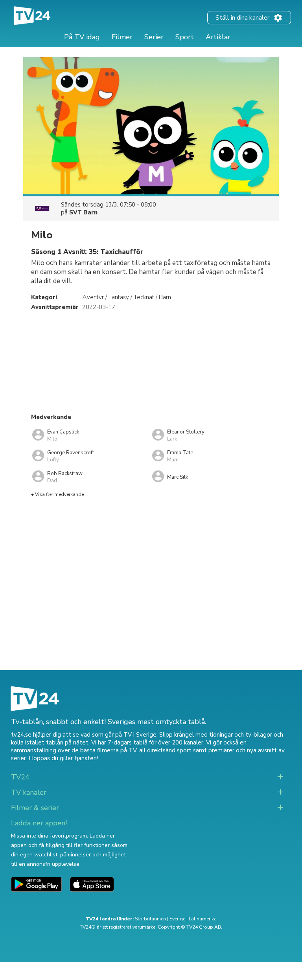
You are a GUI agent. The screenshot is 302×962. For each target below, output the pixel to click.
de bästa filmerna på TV (104, 750)
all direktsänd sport (165, 750)
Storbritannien (150, 919)
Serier (154, 37)
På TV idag (82, 37)
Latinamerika (203, 919)
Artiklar (218, 37)
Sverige (177, 919)
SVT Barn (83, 212)
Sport (184, 37)
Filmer (122, 37)
